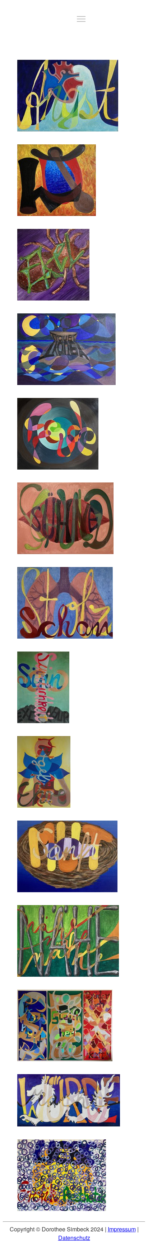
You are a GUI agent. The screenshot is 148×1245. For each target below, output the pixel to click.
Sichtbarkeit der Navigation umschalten (81, 19)
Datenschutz (74, 1238)
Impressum (122, 1229)
